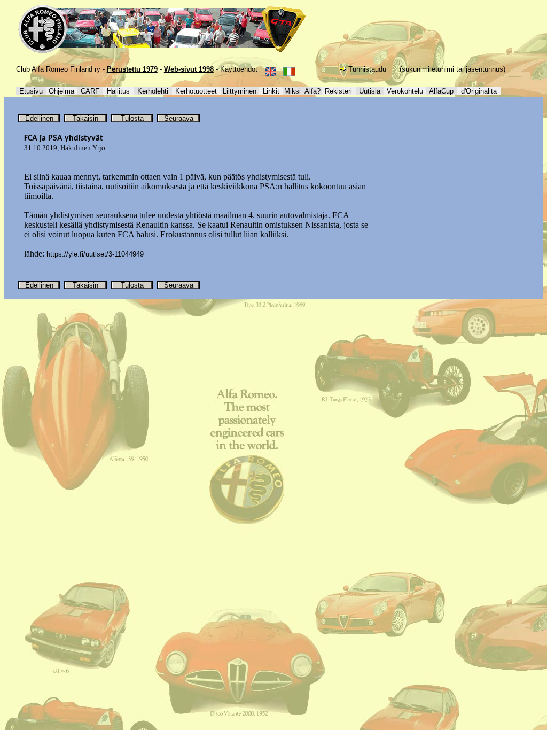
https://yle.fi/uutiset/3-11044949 (95, 254)
